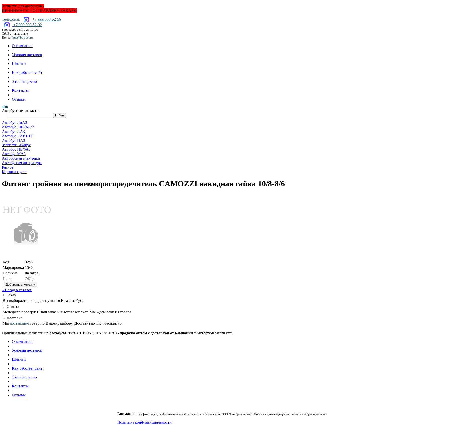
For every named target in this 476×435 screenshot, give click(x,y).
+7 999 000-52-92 (27, 25)
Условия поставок (27, 55)
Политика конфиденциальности (144, 422)
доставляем (19, 323)
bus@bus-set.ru (22, 37)
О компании (22, 46)
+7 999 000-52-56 (46, 19)
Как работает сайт (27, 72)
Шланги (19, 63)
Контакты (20, 90)
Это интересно (24, 81)
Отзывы (19, 99)
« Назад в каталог (17, 290)
